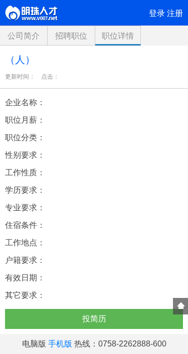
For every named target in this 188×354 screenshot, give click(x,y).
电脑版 (34, 343)
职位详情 (118, 36)
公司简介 (24, 36)
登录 (157, 13)
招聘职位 (71, 36)
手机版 (60, 343)
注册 (175, 13)
